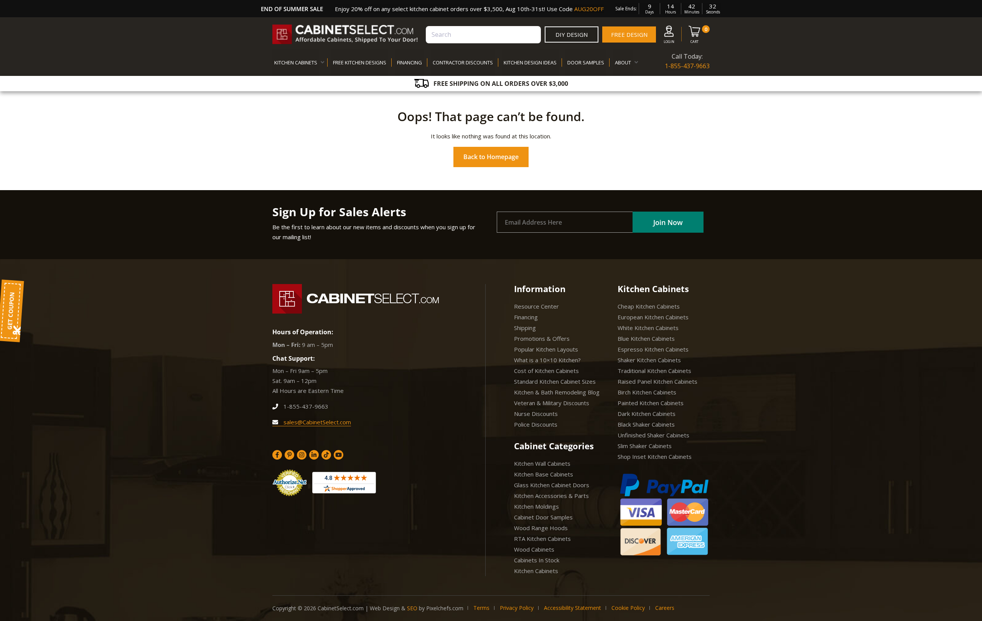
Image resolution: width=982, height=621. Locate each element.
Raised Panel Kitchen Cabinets (657, 381)
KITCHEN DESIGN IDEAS (530, 62)
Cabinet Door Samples (543, 517)
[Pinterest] (289, 455)
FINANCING (409, 62)
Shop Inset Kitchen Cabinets (655, 456)
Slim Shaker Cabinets (645, 446)
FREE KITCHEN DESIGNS (359, 62)
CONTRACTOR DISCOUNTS (463, 62)
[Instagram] (301, 455)
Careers (664, 607)
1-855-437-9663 (687, 66)
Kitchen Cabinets (536, 571)
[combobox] (483, 34)
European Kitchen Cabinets (653, 317)
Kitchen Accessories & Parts (551, 495)
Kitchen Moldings (536, 506)
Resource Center (536, 306)
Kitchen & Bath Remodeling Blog (557, 392)
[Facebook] (277, 455)
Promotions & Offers (542, 338)
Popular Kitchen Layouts (546, 349)
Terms (481, 607)
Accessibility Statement (572, 607)
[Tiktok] (326, 455)
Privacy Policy (517, 607)
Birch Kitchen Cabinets (647, 392)
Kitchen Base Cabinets (543, 474)
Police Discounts (535, 424)
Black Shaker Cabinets (646, 424)
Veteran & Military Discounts (551, 403)
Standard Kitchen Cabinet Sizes (555, 381)
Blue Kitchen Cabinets (646, 338)
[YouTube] (338, 455)
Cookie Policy (628, 607)
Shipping (525, 328)
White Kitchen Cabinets (648, 328)
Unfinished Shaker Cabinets (653, 435)
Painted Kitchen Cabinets (651, 403)
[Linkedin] (314, 455)
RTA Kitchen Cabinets (542, 538)
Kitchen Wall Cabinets (542, 463)
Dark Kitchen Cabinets (647, 413)
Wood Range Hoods (541, 528)
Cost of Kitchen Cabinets (546, 371)
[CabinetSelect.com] (345, 34)
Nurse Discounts (536, 413)
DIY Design (571, 34)
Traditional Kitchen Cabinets (654, 371)
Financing (526, 317)
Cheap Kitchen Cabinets (649, 306)
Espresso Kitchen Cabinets (653, 349)
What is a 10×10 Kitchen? (547, 360)
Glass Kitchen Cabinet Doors (551, 485)
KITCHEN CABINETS (295, 62)
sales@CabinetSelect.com (316, 422)
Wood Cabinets (534, 549)
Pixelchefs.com (444, 608)
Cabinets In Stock (536, 560)
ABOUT (623, 62)
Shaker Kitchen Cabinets (649, 360)
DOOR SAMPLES (585, 62)
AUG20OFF (589, 9)
